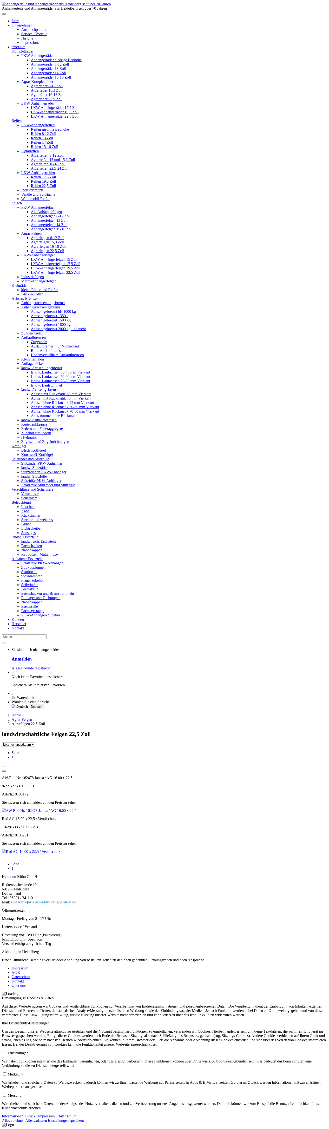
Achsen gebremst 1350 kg (51, 316)
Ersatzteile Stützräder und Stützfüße (48, 485)
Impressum (20, 968)
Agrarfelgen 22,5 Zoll (47, 251)
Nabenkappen (31, 550)
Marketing (15, 1074)
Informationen (12, 1116)
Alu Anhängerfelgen (46, 212)
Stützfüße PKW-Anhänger (41, 481)
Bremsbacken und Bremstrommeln (47, 593)
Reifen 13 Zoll (42, 138)
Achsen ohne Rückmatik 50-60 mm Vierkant (65, 407)
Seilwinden (29, 585)
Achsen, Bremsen (25, 298)
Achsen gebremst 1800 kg (51, 324)
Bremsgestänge (32, 611)
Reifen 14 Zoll (42, 142)
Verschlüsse (30, 494)
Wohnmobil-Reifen (35, 199)
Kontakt (18, 628)
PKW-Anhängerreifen (38, 125)
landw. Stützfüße (34, 476)
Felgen (17, 203)
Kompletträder (22, 51)
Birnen (26, 524)
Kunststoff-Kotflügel (37, 455)
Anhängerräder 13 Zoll (48, 69)
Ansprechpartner (33, 29)
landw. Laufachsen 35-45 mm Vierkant (60, 372)
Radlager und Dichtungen (40, 598)
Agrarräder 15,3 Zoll (46, 90)
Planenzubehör (32, 580)
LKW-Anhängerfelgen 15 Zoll (54, 259)
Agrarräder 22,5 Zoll (46, 99)
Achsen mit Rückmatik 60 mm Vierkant (61, 394)
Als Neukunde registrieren (32, 668)
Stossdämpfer (31, 576)
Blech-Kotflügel (33, 450)
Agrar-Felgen (31, 233)
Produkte (18, 47)
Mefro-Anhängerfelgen (38, 281)
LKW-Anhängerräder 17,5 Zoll (55, 108)
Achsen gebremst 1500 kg (51, 320)
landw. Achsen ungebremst (41, 368)
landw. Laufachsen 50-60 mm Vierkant (60, 376)
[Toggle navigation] (4, 14)
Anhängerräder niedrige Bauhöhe (56, 60)
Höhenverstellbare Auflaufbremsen (57, 355)
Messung (14, 1095)
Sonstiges (28, 533)
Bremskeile (29, 589)
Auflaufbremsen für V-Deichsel (55, 346)
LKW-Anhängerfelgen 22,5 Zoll (55, 272)
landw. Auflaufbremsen (39, 420)
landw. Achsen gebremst (39, 389)
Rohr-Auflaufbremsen (47, 350)
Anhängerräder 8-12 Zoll (50, 64)
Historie (27, 38)
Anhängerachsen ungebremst (43, 303)
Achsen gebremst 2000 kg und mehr (58, 329)
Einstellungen (18, 1053)
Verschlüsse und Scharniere (32, 489)
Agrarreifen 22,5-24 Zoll (49, 168)
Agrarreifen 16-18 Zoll (48, 164)
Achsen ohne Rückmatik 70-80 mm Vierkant (65, 411)
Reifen (17, 121)
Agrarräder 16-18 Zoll (48, 95)
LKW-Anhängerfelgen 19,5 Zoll (55, 268)
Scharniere (29, 498)
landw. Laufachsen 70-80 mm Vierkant (60, 381)
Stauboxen (29, 572)
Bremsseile (29, 606)
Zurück (29, 1116)
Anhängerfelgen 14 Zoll (49, 225)
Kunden (18, 619)
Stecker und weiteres (37, 520)
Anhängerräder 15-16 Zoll (51, 77)
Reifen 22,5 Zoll (43, 186)
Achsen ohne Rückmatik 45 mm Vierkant (62, 403)
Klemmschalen (32, 359)
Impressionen (31, 42)
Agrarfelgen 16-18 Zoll (48, 246)
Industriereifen (32, 190)
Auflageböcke (32, 363)
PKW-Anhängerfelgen (38, 207)
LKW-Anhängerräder (37, 103)
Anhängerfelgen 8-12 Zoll (51, 216)
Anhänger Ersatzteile (27, 559)
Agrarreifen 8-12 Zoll (47, 155)
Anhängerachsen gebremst (41, 307)
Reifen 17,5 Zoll (43, 177)
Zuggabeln (39, 342)
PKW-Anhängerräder (37, 55)
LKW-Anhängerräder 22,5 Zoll (55, 116)
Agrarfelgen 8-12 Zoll (47, 238)
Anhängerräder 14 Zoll (48, 73)
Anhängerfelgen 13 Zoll (49, 220)
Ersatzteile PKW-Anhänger (42, 563)
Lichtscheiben (31, 528)
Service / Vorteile (34, 34)
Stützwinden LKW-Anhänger (43, 472)
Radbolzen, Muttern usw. (40, 554)
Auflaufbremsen (33, 337)
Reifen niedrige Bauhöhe (50, 129)
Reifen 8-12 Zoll (43, 134)
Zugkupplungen (33, 567)
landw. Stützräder (34, 468)
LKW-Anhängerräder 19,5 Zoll (55, 112)
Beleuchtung (21, 502)
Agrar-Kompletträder (37, 82)
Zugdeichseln (31, 333)
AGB (16, 972)
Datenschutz (21, 977)
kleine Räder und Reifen (39, 290)
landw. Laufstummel (46, 385)
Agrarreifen (30, 151)
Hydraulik (29, 437)
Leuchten (28, 507)
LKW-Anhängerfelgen (38, 255)
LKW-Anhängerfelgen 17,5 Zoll (55, 264)
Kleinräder (20, 285)
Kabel (25, 511)
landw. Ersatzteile (25, 537)
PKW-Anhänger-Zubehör (40, 615)
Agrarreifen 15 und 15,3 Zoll (53, 160)
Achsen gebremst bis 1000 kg (53, 311)
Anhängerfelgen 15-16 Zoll (51, 229)
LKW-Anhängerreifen (38, 173)
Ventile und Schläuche (38, 194)
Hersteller (19, 624)
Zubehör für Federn (36, 433)
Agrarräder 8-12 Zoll (47, 86)
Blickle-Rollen (32, 294)
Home (16, 715)
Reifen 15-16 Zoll (44, 147)
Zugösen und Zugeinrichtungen (45, 442)
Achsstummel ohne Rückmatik (54, 416)
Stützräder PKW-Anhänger (41, 463)
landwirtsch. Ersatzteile (38, 541)
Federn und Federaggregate (42, 429)
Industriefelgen (32, 277)
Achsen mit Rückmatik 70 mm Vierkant (61, 398)
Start (15, 21)
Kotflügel (19, 446)
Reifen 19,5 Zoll (43, 181)
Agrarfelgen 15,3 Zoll (47, 242)
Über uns (19, 985)
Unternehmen (22, 25)
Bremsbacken (31, 546)
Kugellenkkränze (34, 424)
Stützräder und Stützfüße (30, 459)
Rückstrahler (30, 515)
